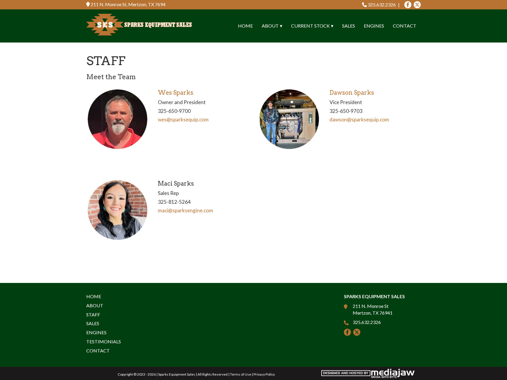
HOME (245, 25)
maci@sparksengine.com (185, 210)
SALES (348, 25)
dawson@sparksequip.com (359, 119)
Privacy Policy (264, 374)
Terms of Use (240, 374)
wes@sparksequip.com (183, 119)
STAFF (93, 314)
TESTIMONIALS (103, 341)
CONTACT (404, 25)
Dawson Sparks (351, 92)
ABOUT (94, 305)
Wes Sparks (175, 92)
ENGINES (374, 25)
